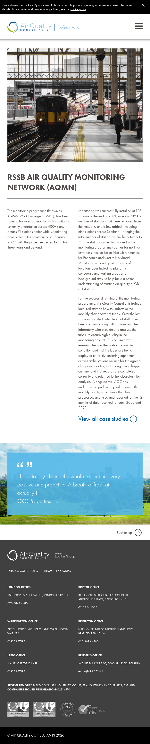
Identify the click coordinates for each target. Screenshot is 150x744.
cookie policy (78, 9)
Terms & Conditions (22, 571)
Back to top (124, 532)
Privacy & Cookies (57, 571)
